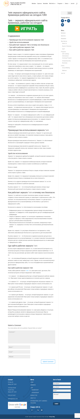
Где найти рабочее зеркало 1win (21, 47)
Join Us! (72, 3)
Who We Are (52, 3)
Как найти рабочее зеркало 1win (21, 50)
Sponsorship (35, 392)
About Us (64, 43)
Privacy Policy (52, 416)
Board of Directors (66, 46)
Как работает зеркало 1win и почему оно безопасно (29, 45)
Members (34, 3)
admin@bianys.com (13, 398)
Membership (35, 390)
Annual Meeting (66, 67)
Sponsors (39, 3)
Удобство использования (19, 42)
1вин (27, 270)
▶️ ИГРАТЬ (26, 28)
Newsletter (45, 3)
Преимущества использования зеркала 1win (26, 40)
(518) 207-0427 (12, 395)
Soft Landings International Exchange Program (67, 56)
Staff (63, 49)
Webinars (64, 70)
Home (32, 382)
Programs (60, 3)
